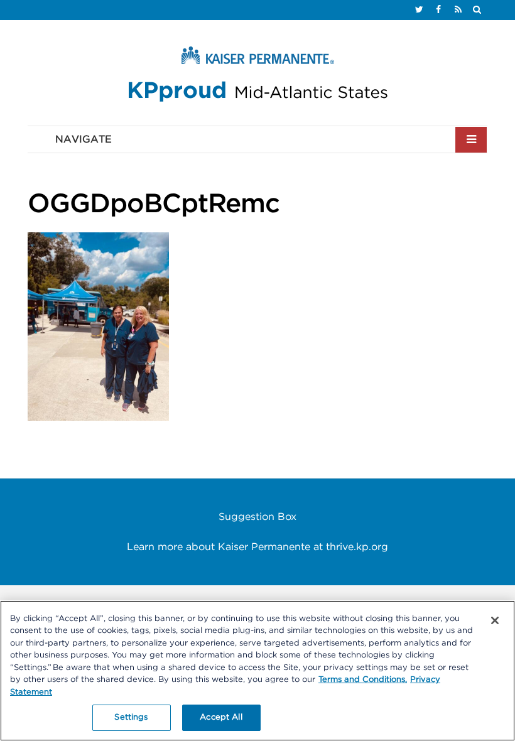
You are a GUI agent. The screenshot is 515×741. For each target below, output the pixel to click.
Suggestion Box (257, 517)
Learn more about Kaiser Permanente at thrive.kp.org (257, 547)
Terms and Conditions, (362, 680)
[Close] (495, 620)
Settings (131, 717)
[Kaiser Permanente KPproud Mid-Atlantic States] (257, 77)
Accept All (221, 717)
